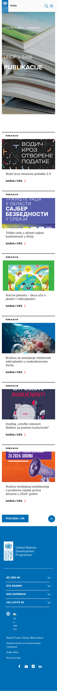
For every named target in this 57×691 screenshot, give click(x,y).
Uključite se (15, 602)
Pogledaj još (15, 518)
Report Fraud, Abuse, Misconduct (24, 638)
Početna (8, 28)
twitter (12, 666)
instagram (33, 666)
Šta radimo (14, 586)
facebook (19, 666)
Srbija (13, 5)
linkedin (40, 666)
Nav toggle (51, 6)
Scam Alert (12, 652)
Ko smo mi (13, 577)
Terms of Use (13, 658)
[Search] (15, 622)
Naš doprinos (16, 594)
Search (46, 6)
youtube (26, 666)
